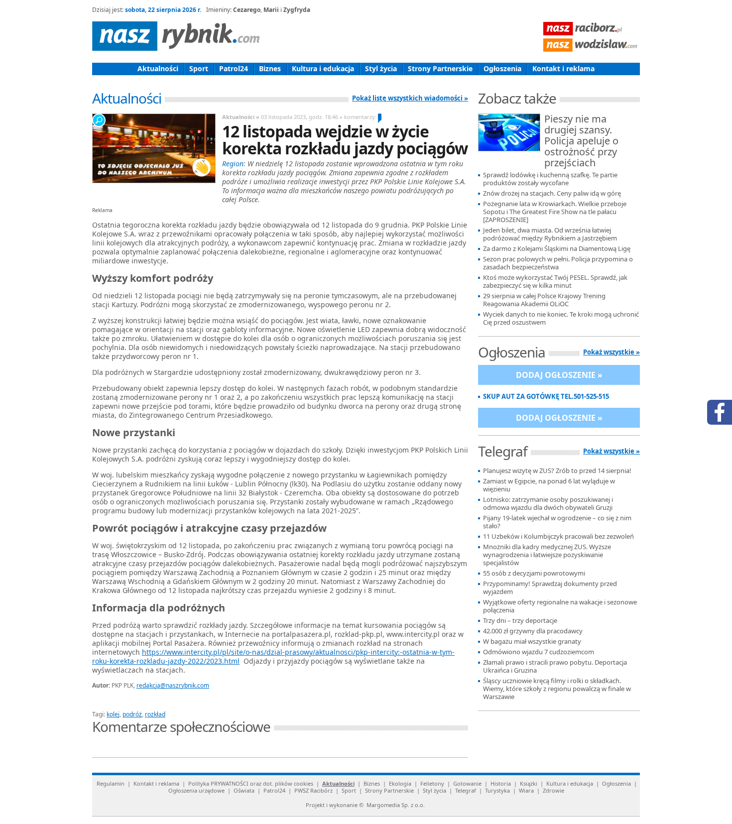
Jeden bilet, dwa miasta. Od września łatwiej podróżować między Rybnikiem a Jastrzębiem (550, 234)
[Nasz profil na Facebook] (719, 412)
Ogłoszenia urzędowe (196, 790)
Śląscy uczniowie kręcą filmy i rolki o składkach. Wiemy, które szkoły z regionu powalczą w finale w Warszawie (557, 689)
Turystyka (497, 790)
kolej (113, 714)
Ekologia (400, 783)
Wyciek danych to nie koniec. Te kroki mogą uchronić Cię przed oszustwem (561, 318)
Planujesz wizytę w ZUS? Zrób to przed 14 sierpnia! (557, 471)
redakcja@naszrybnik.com (172, 685)
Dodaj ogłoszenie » (559, 374)
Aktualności (157, 68)
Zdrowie (553, 790)
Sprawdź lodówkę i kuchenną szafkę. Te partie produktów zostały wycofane (550, 179)
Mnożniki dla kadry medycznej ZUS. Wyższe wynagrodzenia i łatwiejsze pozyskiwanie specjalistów (547, 555)
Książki (528, 783)
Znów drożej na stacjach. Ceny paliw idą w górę (552, 193)
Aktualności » (240, 116)
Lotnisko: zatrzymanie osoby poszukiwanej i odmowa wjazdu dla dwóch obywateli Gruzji (548, 503)
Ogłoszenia (502, 68)
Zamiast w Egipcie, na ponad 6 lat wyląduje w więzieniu (549, 485)
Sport (198, 68)
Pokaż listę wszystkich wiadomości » (410, 98)
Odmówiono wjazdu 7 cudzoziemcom (538, 652)
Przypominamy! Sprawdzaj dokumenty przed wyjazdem (550, 588)
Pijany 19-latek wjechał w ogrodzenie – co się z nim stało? (557, 522)
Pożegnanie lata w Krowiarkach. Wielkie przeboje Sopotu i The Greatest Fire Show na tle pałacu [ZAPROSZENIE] (554, 212)
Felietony (432, 783)
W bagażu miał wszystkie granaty (532, 641)
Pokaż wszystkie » (611, 352)
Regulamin (110, 783)
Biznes (270, 68)
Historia (500, 783)
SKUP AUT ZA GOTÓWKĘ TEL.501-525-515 (546, 396)
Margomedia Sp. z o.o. (395, 805)
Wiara (526, 790)
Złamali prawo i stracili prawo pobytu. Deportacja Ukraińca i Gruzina (555, 666)
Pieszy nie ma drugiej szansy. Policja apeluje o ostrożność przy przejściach (581, 141)
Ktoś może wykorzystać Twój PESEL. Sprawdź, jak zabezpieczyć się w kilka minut (555, 281)
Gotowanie (467, 783)
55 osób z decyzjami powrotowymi (534, 573)
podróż (132, 714)
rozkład (155, 714)
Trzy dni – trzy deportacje (520, 620)
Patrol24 (233, 68)
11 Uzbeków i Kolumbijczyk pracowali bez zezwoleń (558, 536)
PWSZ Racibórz (313, 790)
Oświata (244, 790)
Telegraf (465, 790)
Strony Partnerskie (440, 68)
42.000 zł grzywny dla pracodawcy (533, 631)
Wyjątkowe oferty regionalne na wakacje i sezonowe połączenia (560, 606)
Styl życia (381, 68)
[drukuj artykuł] (212, 702)
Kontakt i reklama (563, 68)
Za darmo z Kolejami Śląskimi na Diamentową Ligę (556, 248)
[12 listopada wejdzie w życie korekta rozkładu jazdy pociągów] (153, 148)
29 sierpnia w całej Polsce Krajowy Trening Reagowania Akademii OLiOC (544, 300)
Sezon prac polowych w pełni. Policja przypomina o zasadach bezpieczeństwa (558, 263)
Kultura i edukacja (323, 68)
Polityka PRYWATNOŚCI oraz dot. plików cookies (250, 783)
